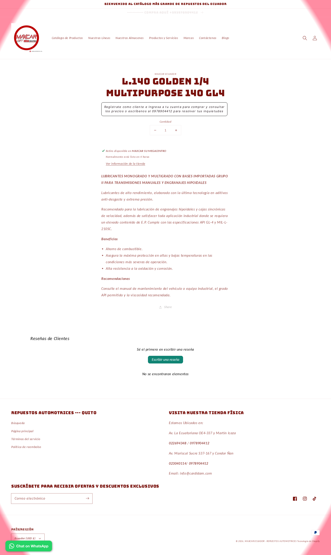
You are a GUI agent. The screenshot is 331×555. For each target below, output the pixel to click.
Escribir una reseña (165, 359)
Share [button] (168, 307)
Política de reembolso (26, 447)
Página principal (22, 431)
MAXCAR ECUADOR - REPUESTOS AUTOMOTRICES (271, 541)
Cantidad (165, 121)
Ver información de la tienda (125, 164)
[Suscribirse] (87, 498)
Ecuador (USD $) (25, 538)
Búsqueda (18, 423)
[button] (305, 38)
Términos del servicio (25, 439)
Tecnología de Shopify (308, 541)
